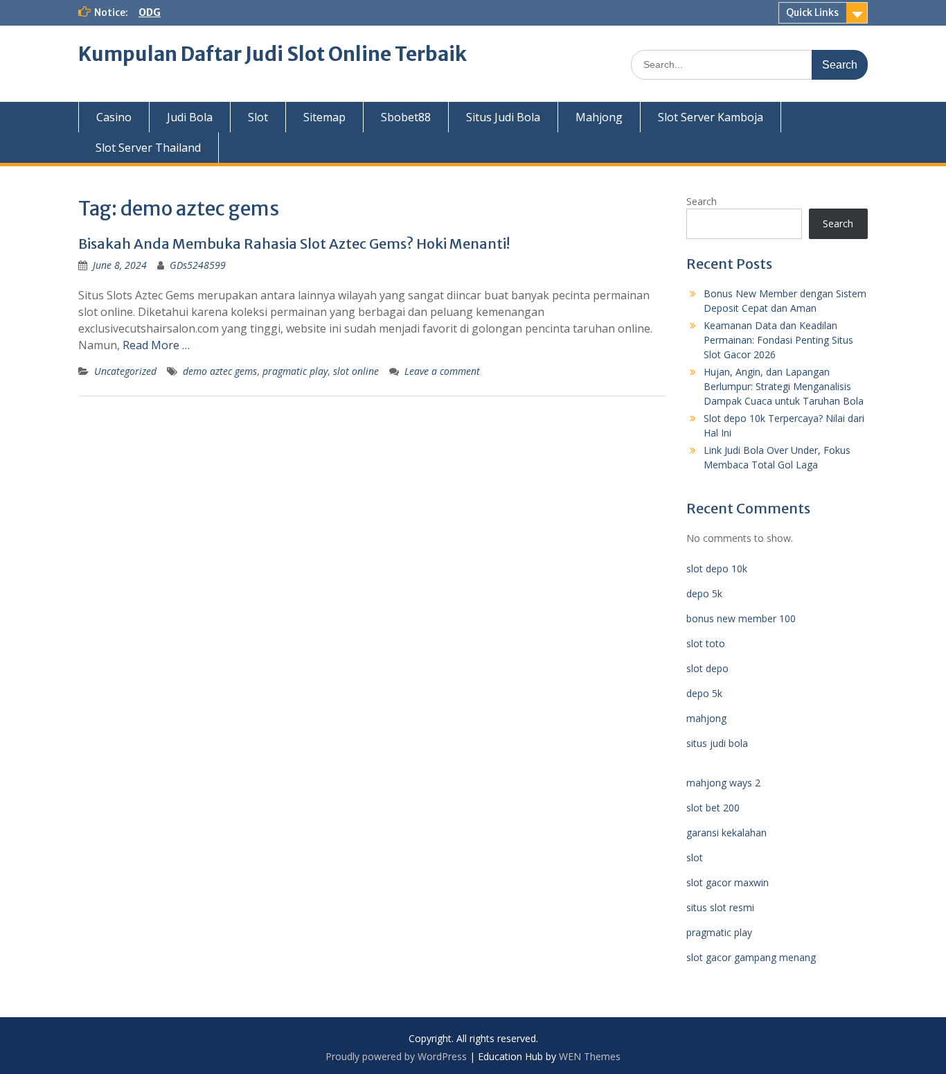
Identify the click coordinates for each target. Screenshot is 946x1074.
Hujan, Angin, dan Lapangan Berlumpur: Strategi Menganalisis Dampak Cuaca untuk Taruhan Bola (784, 386)
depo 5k (704, 593)
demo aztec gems (220, 371)
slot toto (705, 643)
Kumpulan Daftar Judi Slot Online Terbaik (272, 54)
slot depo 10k (716, 568)
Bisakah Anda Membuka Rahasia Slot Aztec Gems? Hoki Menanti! (294, 243)
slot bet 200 (713, 807)
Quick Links (812, 12)
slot (694, 857)
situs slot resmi (720, 907)
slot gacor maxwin (727, 882)
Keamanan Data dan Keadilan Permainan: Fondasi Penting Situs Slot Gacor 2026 (778, 340)
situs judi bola (717, 743)
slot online (356, 371)
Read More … (156, 345)
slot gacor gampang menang (751, 957)
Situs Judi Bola (503, 117)
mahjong (706, 718)
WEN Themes (590, 1056)
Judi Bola (190, 117)
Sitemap (324, 117)
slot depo (707, 668)
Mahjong (599, 117)
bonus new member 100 (741, 618)
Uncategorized (125, 371)
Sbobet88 (406, 117)
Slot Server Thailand (148, 147)
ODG (150, 12)
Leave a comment (442, 371)
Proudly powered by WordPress (396, 1056)
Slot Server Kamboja (710, 117)
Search (701, 201)
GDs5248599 (198, 265)
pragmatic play (295, 371)
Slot (258, 117)
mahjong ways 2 (723, 782)
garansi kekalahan (726, 832)
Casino (114, 117)
